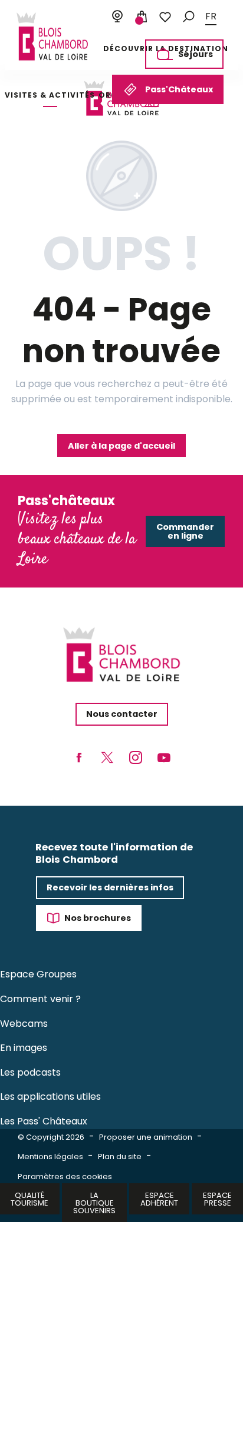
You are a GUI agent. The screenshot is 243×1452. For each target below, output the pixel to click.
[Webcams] (117, 17)
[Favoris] (165, 17)
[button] (189, 16)
